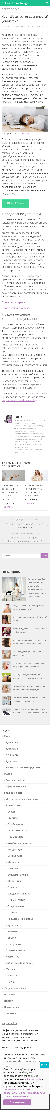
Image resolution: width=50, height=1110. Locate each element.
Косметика (12, 956)
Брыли (12, 937)
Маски (8, 736)
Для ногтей (13, 755)
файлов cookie (32, 1079)
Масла (8, 773)
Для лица (12, 748)
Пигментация (16, 900)
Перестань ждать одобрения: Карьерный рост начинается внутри (11, 492)
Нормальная (16, 836)
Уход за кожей (13, 792)
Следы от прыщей (19, 893)
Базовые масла (15, 780)
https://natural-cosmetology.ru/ (21, 1061)
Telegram (33, 393)
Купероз (13, 925)
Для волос (12, 742)
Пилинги (11, 975)
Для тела (11, 761)
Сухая (11, 811)
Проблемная (16, 824)
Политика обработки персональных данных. (18, 1091)
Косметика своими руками (23, 767)
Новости (9, 1000)
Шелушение (15, 944)
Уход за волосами (15, 988)
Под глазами (16, 906)
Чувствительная (18, 830)
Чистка (10, 981)
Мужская (13, 862)
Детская (13, 868)
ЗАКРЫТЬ (44, 1065)
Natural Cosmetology (15, 3)
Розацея (13, 931)
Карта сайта (9, 1023)
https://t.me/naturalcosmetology (19, 400)
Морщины (14, 881)
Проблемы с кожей (17, 874)
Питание (9, 994)
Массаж (10, 969)
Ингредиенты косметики (22, 799)
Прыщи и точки (18, 887)
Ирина (6, 26)
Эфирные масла (16, 786)
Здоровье (10, 1013)
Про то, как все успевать (17, 308)
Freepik (25, 133)
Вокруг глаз (15, 855)
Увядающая (15, 849)
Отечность (14, 912)
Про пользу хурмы (13, 302)
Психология (10, 9)
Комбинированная (20, 843)
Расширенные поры (20, 918)
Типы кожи (13, 805)
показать (21, 203)
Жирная (13, 818)
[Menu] (47, 3)
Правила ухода (15, 950)
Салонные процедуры (20, 963)
